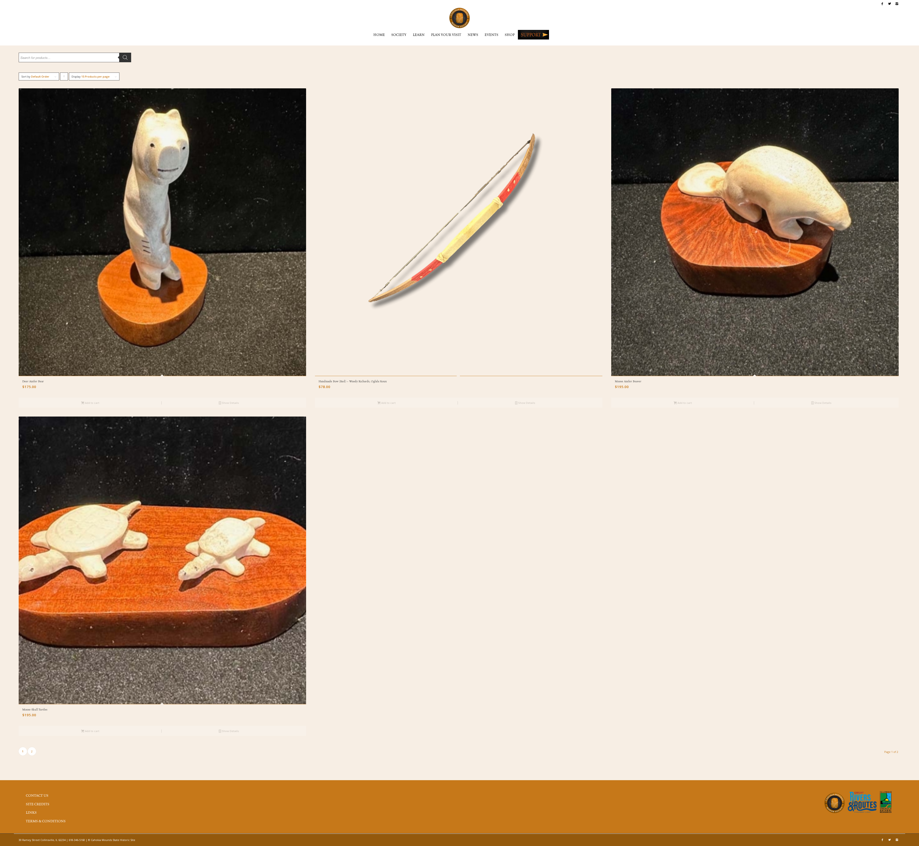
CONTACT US (37, 796)
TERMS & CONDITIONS (46, 821)
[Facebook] (882, 3)
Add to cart (91, 403)
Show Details (230, 403)
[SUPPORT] (533, 35)
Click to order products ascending (64, 77)
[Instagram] (896, 3)
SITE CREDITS (37, 804)
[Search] (125, 57)
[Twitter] (889, 3)
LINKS (31, 813)
